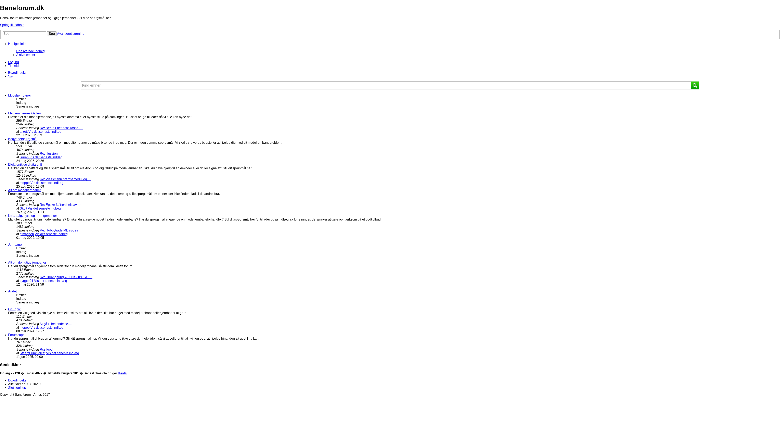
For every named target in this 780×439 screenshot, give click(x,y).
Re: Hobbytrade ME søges (59, 230)
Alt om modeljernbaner (24, 190)
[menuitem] (30, 51)
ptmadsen (27, 234)
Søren (24, 157)
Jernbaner (15, 244)
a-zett (24, 131)
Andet (12, 291)
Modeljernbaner (19, 95)
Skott (23, 208)
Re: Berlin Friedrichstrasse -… (61, 128)
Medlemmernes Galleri (24, 113)
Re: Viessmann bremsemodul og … (65, 179)
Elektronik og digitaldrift (25, 164)
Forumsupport (18, 335)
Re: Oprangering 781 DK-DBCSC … (66, 277)
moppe (25, 183)
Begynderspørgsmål (22, 139)
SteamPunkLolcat (32, 353)
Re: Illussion (49, 153)
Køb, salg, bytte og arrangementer (32, 215)
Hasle (122, 373)
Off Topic (14, 309)
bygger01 (26, 281)
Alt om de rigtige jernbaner (27, 262)
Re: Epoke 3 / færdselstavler (60, 204)
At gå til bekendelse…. (56, 324)
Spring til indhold (12, 25)
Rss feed (46, 349)
